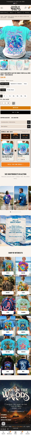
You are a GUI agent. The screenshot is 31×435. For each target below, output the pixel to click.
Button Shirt (3, 12)
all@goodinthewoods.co (17, 411)
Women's (19, 12)
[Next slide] (29, 230)
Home (2, 16)
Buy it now (15, 112)
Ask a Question (14, 117)
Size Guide (5, 99)
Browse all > (26, 131)
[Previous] (2, 39)
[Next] (28, 39)
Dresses (27, 12)
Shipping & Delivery (5, 117)
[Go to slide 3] (15, 244)
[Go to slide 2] (13, 244)
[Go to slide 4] (17, 244)
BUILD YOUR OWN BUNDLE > (15, 164)
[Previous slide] (2, 230)
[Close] (8, 429)
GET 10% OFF (3, 429)
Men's (11, 12)
